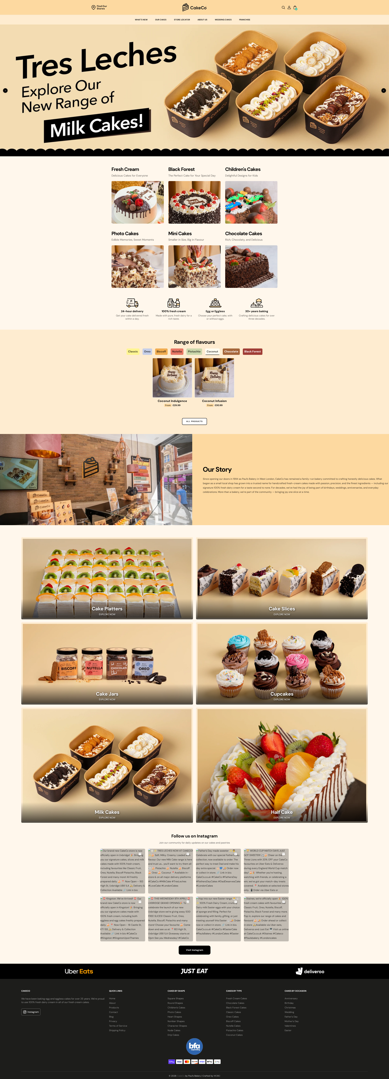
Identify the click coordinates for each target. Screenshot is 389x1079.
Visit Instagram (194, 948)
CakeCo (181, 1074)
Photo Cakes (174, 1011)
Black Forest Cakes (236, 1006)
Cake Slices (282, 608)
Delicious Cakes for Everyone (130, 174)
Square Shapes (176, 997)
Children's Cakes (176, 1006)
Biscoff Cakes (233, 1020)
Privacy (113, 1020)
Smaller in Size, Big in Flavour (186, 238)
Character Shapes (177, 1024)
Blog (111, 1015)
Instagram (33, 1010)
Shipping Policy (117, 1029)
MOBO (217, 1074)
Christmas (290, 1006)
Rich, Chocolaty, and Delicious (244, 238)
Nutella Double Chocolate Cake (130, 401)
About (112, 1002)
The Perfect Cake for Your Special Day (192, 174)
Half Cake (282, 811)
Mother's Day (292, 1020)
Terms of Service (118, 1024)
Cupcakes (281, 693)
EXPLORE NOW (107, 613)
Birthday (289, 1002)
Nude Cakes (174, 1029)
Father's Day (291, 1015)
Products (114, 1006)
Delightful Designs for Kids (241, 174)
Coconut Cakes (234, 1033)
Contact (113, 1011)
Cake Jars (107, 693)
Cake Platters (107, 608)
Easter (288, 1029)
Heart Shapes (175, 1015)
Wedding (289, 1011)
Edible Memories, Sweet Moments (133, 238)
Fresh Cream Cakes (236, 997)
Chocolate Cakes (235, 1002)
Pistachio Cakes (234, 1029)
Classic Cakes (233, 1011)
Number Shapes (176, 1020)
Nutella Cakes (233, 1024)
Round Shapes (175, 1002)
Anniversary (291, 997)
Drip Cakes (173, 1033)
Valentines (290, 1024)
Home (112, 997)
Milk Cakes (107, 811)
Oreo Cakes (232, 1015)
